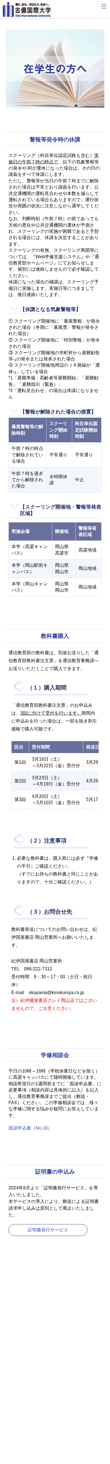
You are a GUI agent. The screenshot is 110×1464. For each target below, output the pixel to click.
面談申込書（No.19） (30, 1128)
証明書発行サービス (48, 1229)
